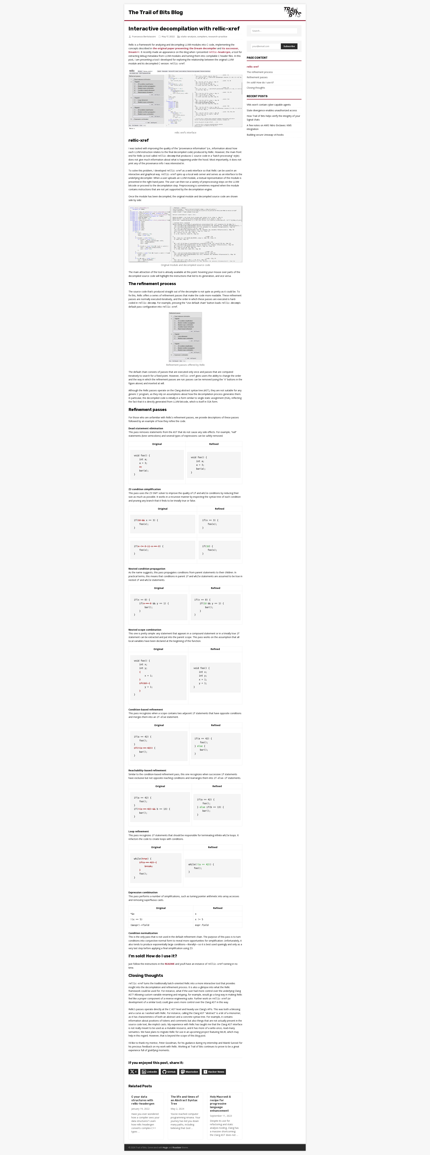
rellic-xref (253, 66)
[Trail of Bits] (292, 12)
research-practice (217, 36)
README (170, 963)
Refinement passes (257, 77)
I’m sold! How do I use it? (260, 82)
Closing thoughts (256, 87)
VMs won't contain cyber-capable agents (269, 104)
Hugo (165, 1147)
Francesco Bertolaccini (144, 36)
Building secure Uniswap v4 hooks (265, 134)
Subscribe (289, 46)
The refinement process (260, 72)
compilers (202, 36)
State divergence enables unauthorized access (272, 110)
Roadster (177, 1147)
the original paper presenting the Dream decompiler (185, 48)
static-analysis (188, 36)
